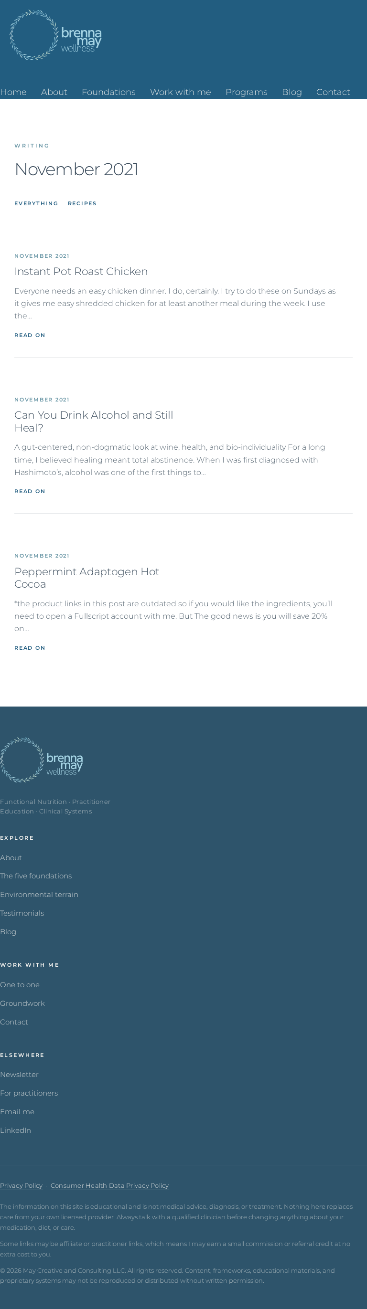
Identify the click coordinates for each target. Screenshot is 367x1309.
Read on (29, 335)
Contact (14, 1022)
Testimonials (22, 913)
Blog (8, 932)
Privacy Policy (21, 1185)
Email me (17, 1112)
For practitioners (29, 1093)
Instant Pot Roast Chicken (81, 271)
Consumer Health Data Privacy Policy (110, 1185)
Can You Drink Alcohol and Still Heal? (93, 421)
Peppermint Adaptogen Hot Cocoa (87, 578)
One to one (20, 985)
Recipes (82, 203)
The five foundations (36, 876)
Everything (36, 203)
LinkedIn (15, 1130)
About (11, 858)
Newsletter (19, 1074)
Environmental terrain (39, 894)
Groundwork (22, 1003)
